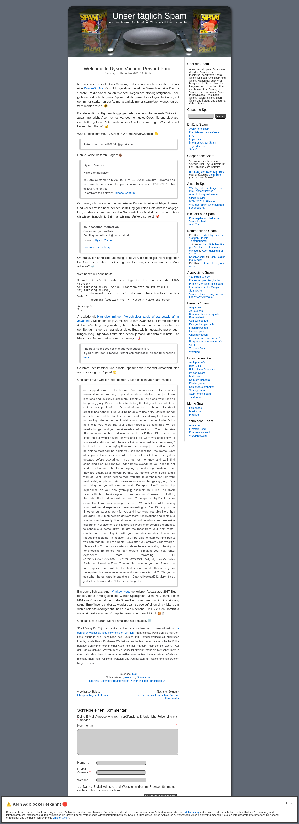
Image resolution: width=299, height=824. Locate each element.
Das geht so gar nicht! (202, 324)
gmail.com (129, 677)
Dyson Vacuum (104, 240)
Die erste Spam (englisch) (204, 280)
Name (82, 762)
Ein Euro (194, 171)
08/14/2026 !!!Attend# (202, 201)
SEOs (192, 345)
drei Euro (206, 171)
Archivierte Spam (199, 128)
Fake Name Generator (202, 369)
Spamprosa (143, 677)
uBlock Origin (61, 817)
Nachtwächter (197, 257)
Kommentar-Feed (199, 432)
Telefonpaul (196, 397)
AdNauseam (196, 311)
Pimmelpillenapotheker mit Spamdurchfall (204, 220)
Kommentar (127, 725)
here (86, 357)
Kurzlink (94, 680)
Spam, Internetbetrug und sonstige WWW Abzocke (207, 295)
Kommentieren (139, 680)
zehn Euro (215, 174)
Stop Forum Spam (200, 393)
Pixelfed (194, 414)
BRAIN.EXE (196, 366)
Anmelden (195, 425)
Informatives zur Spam (202, 142)
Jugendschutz (197, 146)
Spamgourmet (197, 390)
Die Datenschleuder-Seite (204, 132)
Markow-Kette (121, 591)
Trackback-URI (158, 680)
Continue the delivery (97, 247)
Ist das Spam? (197, 373)
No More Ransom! (200, 380)
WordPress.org (198, 435)
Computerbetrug (198, 320)
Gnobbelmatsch (198, 334)
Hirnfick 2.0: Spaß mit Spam (206, 283)
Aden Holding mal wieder (203, 194)
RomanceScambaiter (201, 386)
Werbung (194, 352)
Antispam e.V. (197, 362)
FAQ (191, 135)
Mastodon (195, 411)
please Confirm (125, 192)
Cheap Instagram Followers (93, 695)
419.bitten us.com (199, 276)
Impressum (195, 139)
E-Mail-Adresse (84, 770)
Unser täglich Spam (149, 16)
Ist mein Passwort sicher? (204, 338)
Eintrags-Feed (197, 428)
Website (82, 780)
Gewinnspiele (197, 331)
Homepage (195, 407)
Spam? (193, 149)
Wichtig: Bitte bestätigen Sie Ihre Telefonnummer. (206, 189)
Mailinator (195, 376)
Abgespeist (195, 307)
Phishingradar (197, 383)
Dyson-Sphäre (93, 88)
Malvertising (191, 812)
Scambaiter (196, 290)
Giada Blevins (197, 198)
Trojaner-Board (197, 348)
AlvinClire (194, 224)
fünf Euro (218, 171)
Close (289, 803)
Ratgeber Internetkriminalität (205, 341)
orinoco (193, 250)
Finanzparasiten (198, 327)
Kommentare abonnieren (114, 680)
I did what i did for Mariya (204, 287)
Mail (134, 673)
